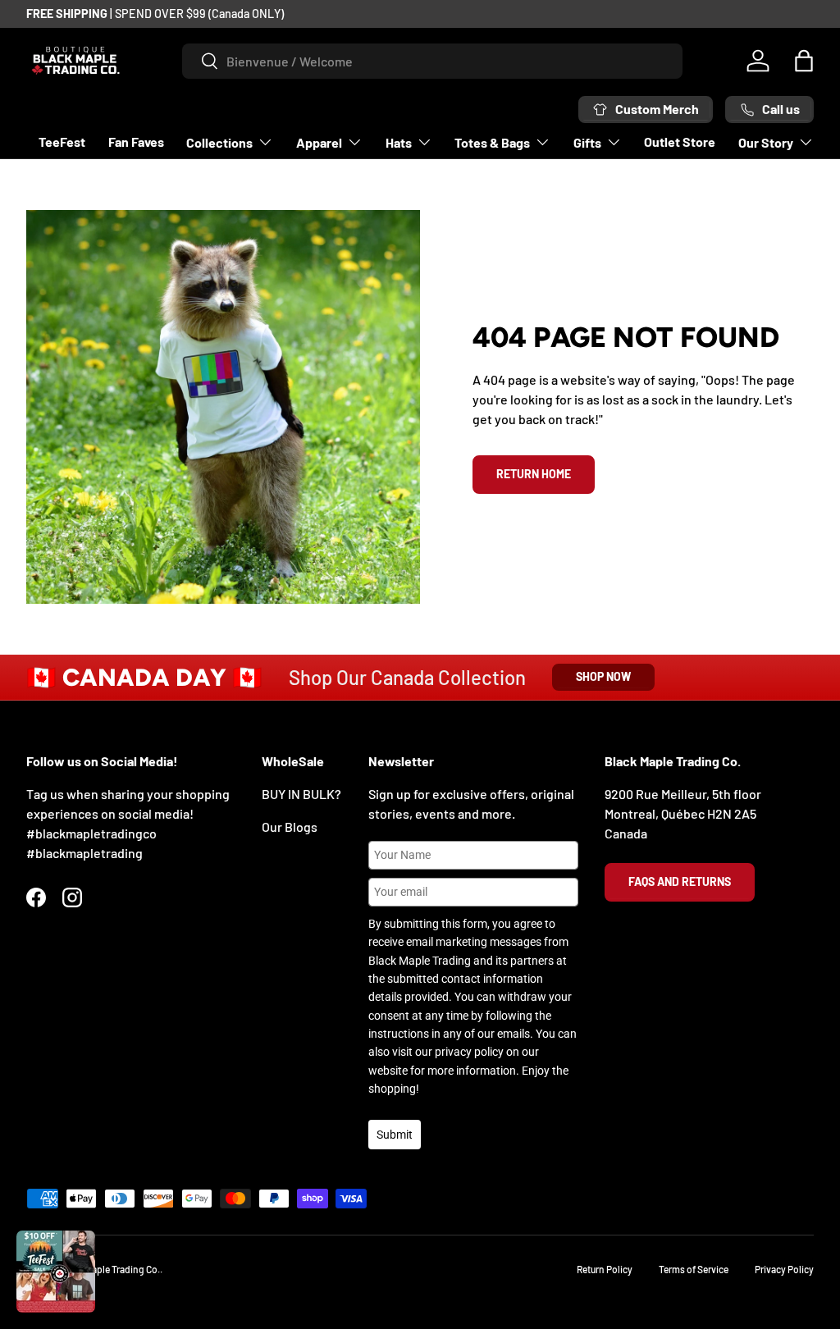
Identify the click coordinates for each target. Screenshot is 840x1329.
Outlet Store (679, 141)
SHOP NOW (603, 676)
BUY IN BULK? (301, 794)
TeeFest (62, 141)
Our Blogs (289, 826)
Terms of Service (693, 1269)
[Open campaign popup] (55, 1272)
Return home (533, 474)
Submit (395, 1134)
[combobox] (432, 61)
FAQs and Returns (679, 881)
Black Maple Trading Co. (110, 1269)
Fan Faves (136, 141)
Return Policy (604, 1269)
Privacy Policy (784, 1269)
